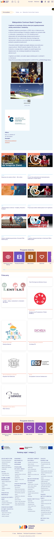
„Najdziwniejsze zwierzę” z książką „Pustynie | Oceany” (13, 208)
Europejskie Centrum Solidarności (38, 376)
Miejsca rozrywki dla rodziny (36, 342)
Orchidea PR (32, 344)
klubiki (3, 490)
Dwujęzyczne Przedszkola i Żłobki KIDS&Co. (38, 312)
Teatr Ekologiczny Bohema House (38, 282)
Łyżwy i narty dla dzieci (20, 501)
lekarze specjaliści (6, 465)
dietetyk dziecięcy (6, 462)
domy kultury (31, 502)
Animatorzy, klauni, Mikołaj (9, 406)
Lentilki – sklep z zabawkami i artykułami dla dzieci (13, 301)
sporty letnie (18, 499)
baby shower (31, 464)
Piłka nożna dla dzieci (20, 489)
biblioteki (30, 500)
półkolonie (17, 477)
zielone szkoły (5, 501)
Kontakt (30, 1)
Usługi (3, 471)
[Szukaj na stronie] (15, 2)
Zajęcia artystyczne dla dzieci (46, 496)
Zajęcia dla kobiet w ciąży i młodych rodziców (7, 509)
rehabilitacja (4, 464)
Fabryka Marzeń (7, 344)
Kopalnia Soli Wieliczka (9, 376)
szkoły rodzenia (5, 516)
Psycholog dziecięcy (6, 460)
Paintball (30, 496)
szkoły (3, 483)
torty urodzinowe (32, 469)
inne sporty (17, 487)
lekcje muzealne (5, 504)
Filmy (2, 236)
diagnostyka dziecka (6, 467)
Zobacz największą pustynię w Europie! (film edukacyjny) (12, 239)
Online (2, 175)
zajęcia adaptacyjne (6, 481)
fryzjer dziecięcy (5, 475)
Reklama (36, 1)
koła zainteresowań (45, 462)
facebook (7, 142)
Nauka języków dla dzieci (47, 471)
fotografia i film (5, 473)
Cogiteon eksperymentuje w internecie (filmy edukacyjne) (39, 239)
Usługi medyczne (6, 458)
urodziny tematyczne (33, 462)
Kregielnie (30, 482)
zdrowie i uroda (5, 514)
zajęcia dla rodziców (6, 512)
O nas (14, 533)
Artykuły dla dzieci (7, 299)
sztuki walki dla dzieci (20, 504)
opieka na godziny (6, 488)
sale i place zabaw (32, 486)
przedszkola (32, 310)
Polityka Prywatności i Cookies (32, 533)
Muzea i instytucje (34, 499)
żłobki (3, 486)
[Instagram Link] (42, 2)
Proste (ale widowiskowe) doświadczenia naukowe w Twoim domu (38, 177)
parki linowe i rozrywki (33, 484)
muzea (30, 374)
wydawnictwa (31, 504)
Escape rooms (31, 491)
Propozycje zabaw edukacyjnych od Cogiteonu (40, 207)
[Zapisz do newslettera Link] (48, 2)
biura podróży (31, 487)
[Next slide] (52, 261)
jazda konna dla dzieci (20, 491)
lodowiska (30, 489)
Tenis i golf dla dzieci (20, 503)
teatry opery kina (32, 506)
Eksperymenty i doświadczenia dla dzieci (45, 490)
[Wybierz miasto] (19, 1)
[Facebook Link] (45, 2)
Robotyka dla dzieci (45, 483)
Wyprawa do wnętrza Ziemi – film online (11, 177)
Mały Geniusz (6, 408)
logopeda (4, 469)
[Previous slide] (1, 261)
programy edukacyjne (7, 502)
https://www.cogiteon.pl (10, 140)
